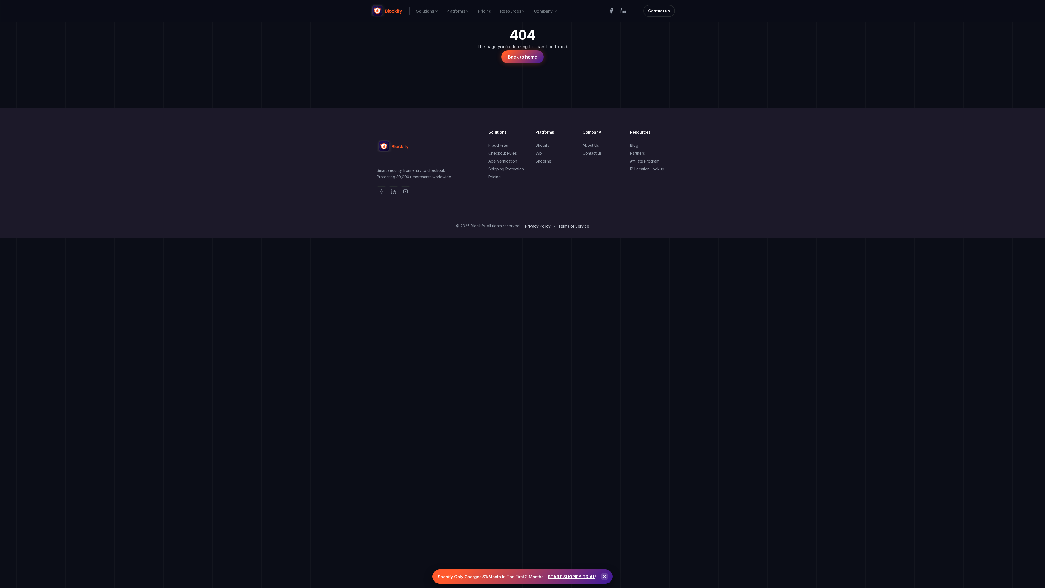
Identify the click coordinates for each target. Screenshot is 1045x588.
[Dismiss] (604, 576)
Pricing (484, 11)
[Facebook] (611, 11)
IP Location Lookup (647, 169)
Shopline (543, 161)
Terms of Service (573, 226)
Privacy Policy (538, 226)
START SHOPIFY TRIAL (571, 576)
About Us (591, 145)
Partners (637, 153)
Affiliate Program (644, 161)
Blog (634, 145)
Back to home (522, 57)
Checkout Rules (502, 153)
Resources (510, 11)
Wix (539, 153)
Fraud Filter (498, 145)
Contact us (659, 10)
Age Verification (502, 161)
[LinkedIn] (623, 11)
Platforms (456, 11)
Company (543, 11)
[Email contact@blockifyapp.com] (405, 191)
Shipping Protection (506, 169)
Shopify (542, 145)
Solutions (425, 11)
